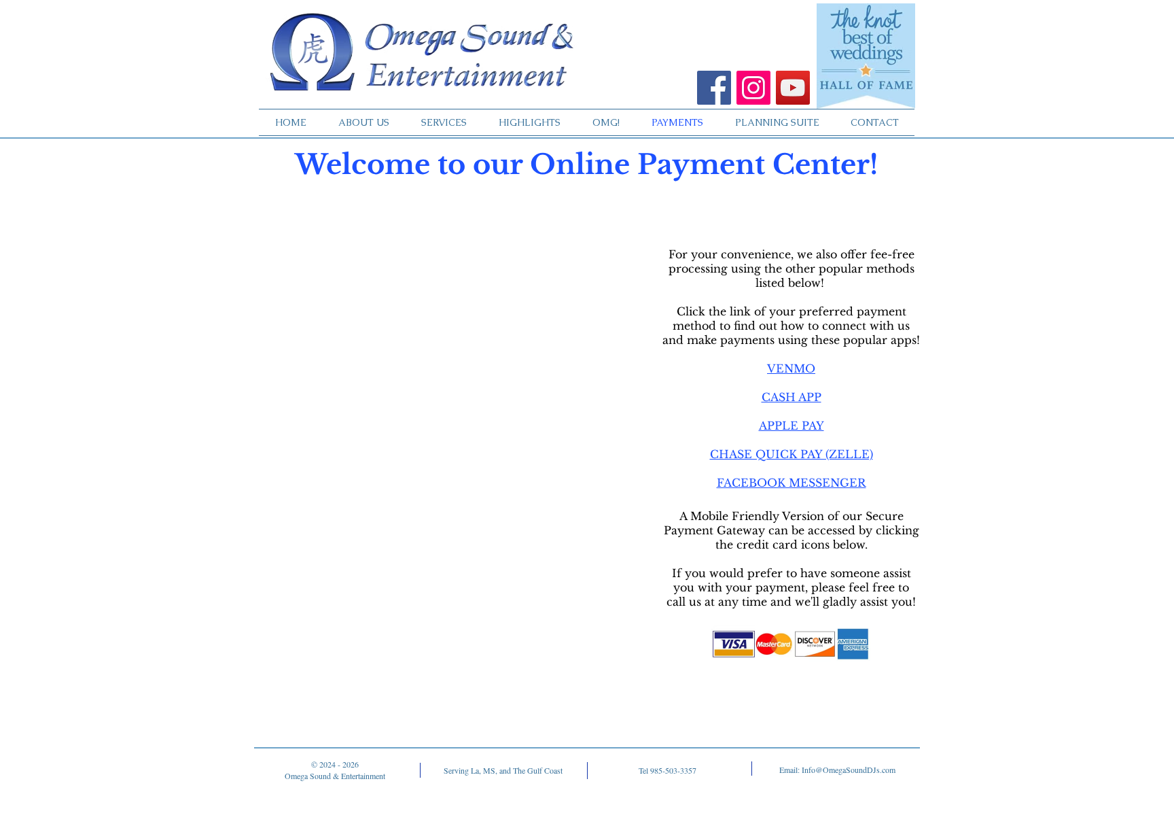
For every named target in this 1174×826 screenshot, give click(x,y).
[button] (791, 368)
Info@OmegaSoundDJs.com (848, 769)
